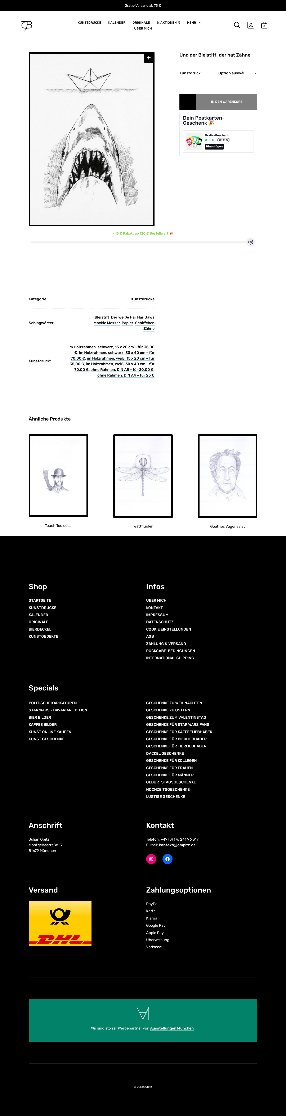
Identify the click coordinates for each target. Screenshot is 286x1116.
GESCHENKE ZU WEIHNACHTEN (174, 703)
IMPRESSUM (157, 615)
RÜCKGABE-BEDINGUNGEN (170, 651)
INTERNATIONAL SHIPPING (170, 658)
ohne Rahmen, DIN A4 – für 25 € (126, 375)
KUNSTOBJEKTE (43, 636)
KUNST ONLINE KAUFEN (50, 732)
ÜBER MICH (143, 28)
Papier (127, 323)
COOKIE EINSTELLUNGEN (168, 629)
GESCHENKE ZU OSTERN (168, 710)
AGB (150, 636)
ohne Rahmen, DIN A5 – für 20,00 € (122, 369)
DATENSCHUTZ (160, 622)
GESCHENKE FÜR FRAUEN (169, 768)
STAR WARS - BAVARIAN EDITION (58, 710)
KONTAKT (154, 607)
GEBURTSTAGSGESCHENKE (171, 782)
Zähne (149, 328)
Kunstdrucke (143, 299)
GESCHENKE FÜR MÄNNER (170, 775)
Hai (140, 317)
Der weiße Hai (123, 317)
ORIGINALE (141, 23)
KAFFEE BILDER (43, 724)
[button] (149, 58)
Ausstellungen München (172, 1028)
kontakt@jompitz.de (177, 845)
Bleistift (102, 317)
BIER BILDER (40, 717)
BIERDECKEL (40, 629)
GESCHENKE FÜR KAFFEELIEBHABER (179, 732)
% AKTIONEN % (168, 23)
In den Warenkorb (227, 102)
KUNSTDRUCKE (89, 23)
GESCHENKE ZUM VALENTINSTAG (176, 717)
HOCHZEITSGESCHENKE (168, 789)
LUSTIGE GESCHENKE (165, 796)
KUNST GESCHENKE (46, 739)
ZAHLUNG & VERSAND (166, 643)
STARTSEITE (40, 600)
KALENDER (116, 23)
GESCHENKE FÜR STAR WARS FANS (177, 724)
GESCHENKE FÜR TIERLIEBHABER (176, 746)
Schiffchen (145, 323)
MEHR (191, 23)
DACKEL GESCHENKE (165, 753)
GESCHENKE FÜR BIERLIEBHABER (176, 739)
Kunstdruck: (190, 73)
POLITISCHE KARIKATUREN (53, 703)
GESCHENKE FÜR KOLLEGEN (171, 760)
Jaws (150, 317)
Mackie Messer (107, 323)
